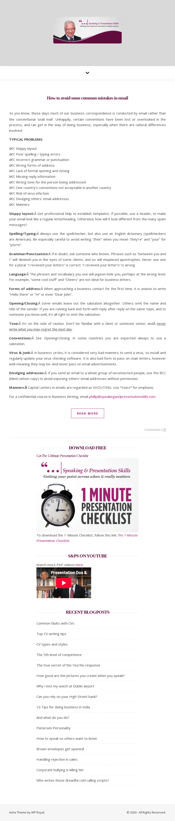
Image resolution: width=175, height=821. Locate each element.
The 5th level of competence (59, 654)
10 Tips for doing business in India (63, 707)
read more (87, 413)
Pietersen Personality (53, 728)
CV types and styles (52, 644)
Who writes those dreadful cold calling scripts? (72, 780)
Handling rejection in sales (56, 759)
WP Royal (37, 812)
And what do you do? (52, 717)
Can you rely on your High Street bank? (66, 696)
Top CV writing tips (51, 633)
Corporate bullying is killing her (60, 770)
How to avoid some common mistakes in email (87, 97)
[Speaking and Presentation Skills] (87, 30)
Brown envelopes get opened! (60, 749)
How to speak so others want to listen (66, 738)
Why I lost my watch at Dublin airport (65, 686)
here (79, 564)
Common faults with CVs (55, 623)
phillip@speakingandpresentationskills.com (122, 396)
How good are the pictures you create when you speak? (80, 675)
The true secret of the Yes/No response (68, 665)
